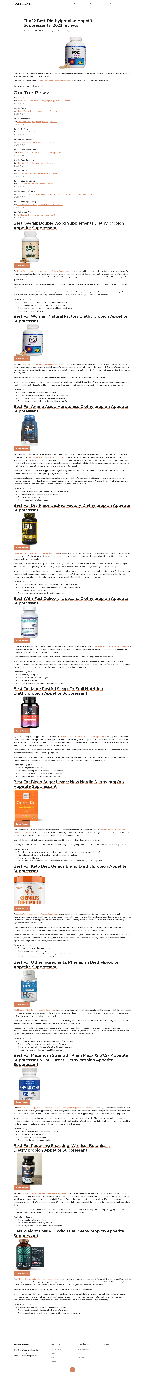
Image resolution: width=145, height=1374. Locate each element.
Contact (124, 4)
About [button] (112, 4)
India (79, 1361)
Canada (80, 1353)
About (53, 1353)
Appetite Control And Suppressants (63, 31)
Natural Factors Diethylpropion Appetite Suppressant (38, 111)
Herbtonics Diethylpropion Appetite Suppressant (37, 121)
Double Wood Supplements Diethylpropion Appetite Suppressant (43, 101)
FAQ (52, 1357)
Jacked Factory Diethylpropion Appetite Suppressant (38, 132)
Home (65, 4)
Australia (81, 1357)
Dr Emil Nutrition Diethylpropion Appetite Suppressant (39, 152)
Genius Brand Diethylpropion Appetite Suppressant (38, 173)
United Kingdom (83, 1349)
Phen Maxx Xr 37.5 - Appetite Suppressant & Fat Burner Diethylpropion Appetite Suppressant (54, 194)
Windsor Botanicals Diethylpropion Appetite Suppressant (40, 204)
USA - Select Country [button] (80, 4)
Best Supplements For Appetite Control (54, 81)
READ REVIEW (19, 103)
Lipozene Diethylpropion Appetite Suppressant (36, 142)
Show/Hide (36, 86)
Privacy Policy (100, 4)
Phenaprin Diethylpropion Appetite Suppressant (36, 184)
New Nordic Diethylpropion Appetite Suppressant (37, 163)
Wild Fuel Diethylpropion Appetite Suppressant (36, 215)
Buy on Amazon (22, 265)
